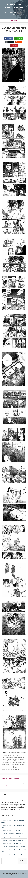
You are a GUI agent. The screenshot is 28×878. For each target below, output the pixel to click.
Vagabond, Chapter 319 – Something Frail (13, 854)
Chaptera (13, 752)
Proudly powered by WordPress (9, 873)
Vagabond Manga (15, 764)
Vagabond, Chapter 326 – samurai (11, 830)
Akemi (8, 752)
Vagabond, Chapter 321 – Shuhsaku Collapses (14, 846)
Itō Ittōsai (10, 755)
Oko (6, 760)
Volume (22, 764)
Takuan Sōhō (8, 762)
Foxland (15, 874)
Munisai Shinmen (20, 757)
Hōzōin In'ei (10, 754)
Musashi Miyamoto (6, 759)
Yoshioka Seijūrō (14, 769)
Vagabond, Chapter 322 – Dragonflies (12, 843)
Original (9, 760)
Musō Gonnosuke (16, 759)
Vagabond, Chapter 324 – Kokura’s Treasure (14, 837)
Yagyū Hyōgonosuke (17, 766)
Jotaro (14, 755)
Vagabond (7, 764)
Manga (3, 757)
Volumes (4, 766)
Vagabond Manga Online (14, 6)
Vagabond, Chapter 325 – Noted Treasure (13, 833)
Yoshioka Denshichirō (18, 767)
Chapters (18, 752)
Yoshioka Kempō (6, 769)
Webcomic (9, 766)
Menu (15, 20)
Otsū (21, 760)
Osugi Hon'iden (15, 760)
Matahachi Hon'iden (11, 757)
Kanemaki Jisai (20, 755)
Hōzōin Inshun (16, 754)
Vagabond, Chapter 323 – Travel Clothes (13, 840)
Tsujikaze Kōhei (16, 762)
